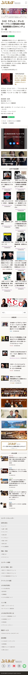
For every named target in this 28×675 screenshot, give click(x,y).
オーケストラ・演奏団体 (8, 608)
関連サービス (5, 630)
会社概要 (3, 638)
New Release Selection (16, 31)
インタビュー (5, 537)
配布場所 (4, 591)
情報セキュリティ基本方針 (8, 647)
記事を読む (4, 523)
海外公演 (4, 543)
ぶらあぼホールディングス (8, 641)
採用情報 (4, 644)
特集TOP (4, 554)
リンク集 (3, 602)
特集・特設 (4, 551)
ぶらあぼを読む (5, 585)
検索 (25, 312)
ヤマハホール (5, 557)
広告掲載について (6, 619)
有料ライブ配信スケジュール (9, 573)
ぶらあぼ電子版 (6, 588)
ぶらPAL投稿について (7, 597)
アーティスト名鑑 (6, 581)
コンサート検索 (5, 562)
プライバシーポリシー (7, 625)
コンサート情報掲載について (9, 616)
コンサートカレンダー (7, 518)
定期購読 (4, 594)
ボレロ (4, 121)
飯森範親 (11, 123)
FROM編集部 (5, 546)
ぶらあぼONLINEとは (7, 613)
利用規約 (4, 622)
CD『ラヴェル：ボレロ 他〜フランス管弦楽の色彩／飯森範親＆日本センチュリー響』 (20, 80)
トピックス (4, 532)
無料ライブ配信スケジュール (9, 570)
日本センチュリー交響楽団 (14, 121)
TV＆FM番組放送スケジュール (9, 576)
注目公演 (4, 534)
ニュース (4, 526)
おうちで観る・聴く (7, 567)
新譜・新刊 (4, 540)
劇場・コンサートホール (8, 605)
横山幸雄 (5, 123)
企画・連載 (4, 529)
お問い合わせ (5, 650)
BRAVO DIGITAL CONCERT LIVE (10, 633)
